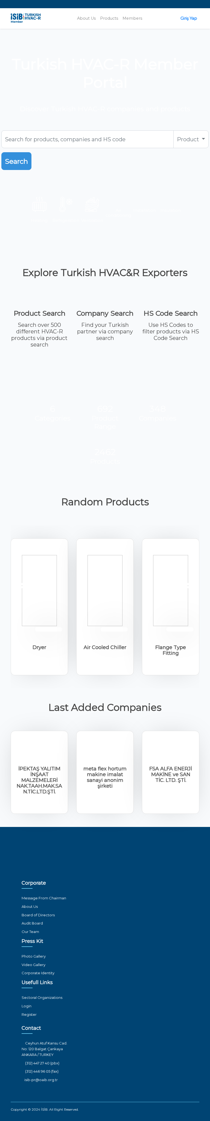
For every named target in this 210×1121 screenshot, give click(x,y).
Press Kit (32, 941)
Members (132, 18)
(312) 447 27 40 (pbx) (41, 1063)
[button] (21, 585)
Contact (31, 1028)
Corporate (34, 883)
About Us (86, 18)
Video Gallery (33, 964)
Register (29, 1014)
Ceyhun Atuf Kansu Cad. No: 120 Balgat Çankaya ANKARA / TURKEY (44, 1049)
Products (109, 18)
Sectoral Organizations (42, 997)
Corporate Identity (38, 973)
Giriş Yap (188, 18)
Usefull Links (37, 982)
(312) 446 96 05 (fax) (41, 1071)
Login (26, 1006)
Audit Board (32, 923)
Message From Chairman (44, 898)
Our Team (30, 931)
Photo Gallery (34, 956)
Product (188, 139)
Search (16, 161)
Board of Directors (38, 915)
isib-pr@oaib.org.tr (41, 1080)
